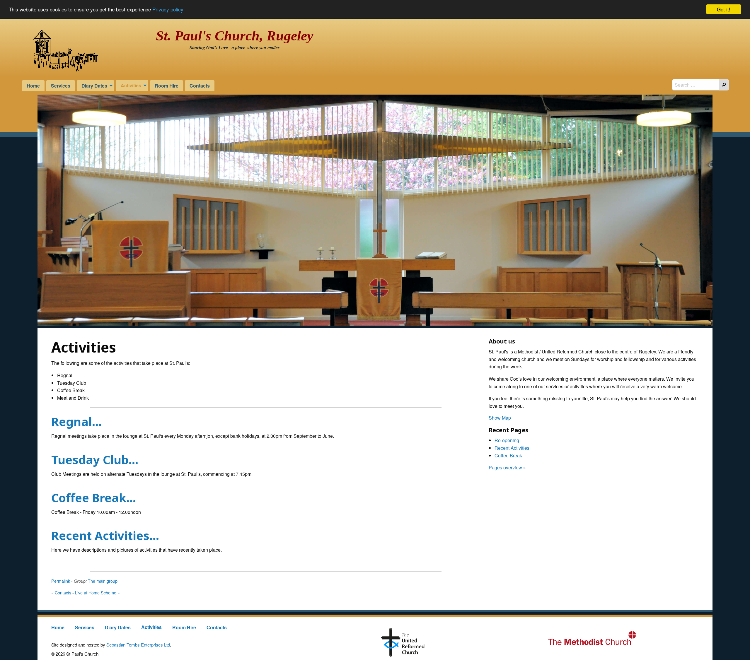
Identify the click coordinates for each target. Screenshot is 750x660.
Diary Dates (94, 85)
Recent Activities (512, 447)
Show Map (500, 417)
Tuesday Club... (94, 460)
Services (60, 85)
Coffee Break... (93, 498)
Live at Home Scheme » (97, 592)
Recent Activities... (105, 535)
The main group (102, 581)
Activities (131, 85)
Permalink (60, 581)
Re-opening (507, 440)
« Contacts (61, 592)
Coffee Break (508, 455)
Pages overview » (507, 467)
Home (33, 85)
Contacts (200, 85)
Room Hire (166, 85)
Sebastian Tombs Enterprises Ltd (138, 645)
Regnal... (76, 421)
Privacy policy (167, 9)
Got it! (723, 9)
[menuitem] (33, 85)
